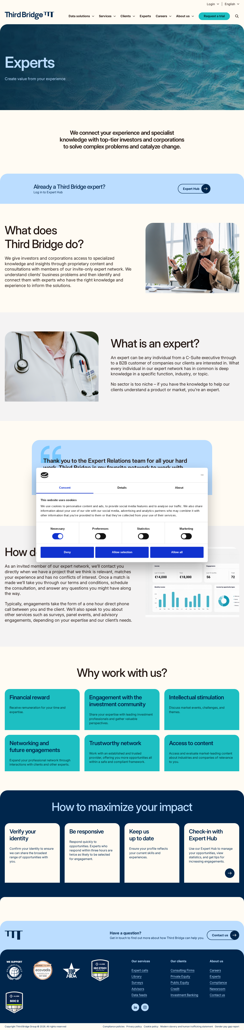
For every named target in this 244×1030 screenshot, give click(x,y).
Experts (145, 16)
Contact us (220, 935)
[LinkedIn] (135, 1007)
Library (137, 976)
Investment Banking (184, 995)
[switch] (100, 536)
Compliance (218, 982)
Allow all (177, 552)
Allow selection (122, 552)
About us (216, 961)
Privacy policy (134, 1026)
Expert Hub (191, 189)
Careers (215, 970)
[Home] (29, 15)
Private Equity (180, 976)
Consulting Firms (182, 970)
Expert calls (140, 970)
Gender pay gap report (227, 1026)
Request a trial (214, 16)
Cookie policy (151, 1026)
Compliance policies (113, 1026)
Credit (175, 989)
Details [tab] (122, 487)
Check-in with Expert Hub (206, 835)
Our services (141, 961)
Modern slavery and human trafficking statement (186, 1026)
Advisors (138, 989)
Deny (67, 552)
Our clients (178, 961)
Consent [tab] (65, 487)
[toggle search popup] (237, 16)
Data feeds (139, 995)
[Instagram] (145, 1007)
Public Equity (180, 982)
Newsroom (217, 989)
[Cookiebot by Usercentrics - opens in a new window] (187, 475)
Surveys (137, 982)
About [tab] (179, 487)
